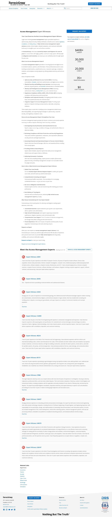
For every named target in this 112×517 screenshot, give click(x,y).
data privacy (33, 44)
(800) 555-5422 (94, 8)
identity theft (39, 91)
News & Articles (62, 500)
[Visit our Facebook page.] (4, 510)
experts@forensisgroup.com (9, 506)
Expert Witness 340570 (33, 423)
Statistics (22, 476)
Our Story (82, 500)
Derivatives (23, 486)
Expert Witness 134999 (33, 316)
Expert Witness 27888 (33, 375)
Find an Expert (30, 501)
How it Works (30, 504)
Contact (81, 505)
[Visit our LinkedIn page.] (14, 510)
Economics (23, 470)
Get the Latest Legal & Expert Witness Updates (37, 509)
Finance (22, 472)
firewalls (34, 82)
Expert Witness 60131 (33, 357)
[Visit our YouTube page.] (9, 510)
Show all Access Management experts (79, 249)
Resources (40, 8)
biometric (43, 86)
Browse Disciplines (13, 8)
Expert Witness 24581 (33, 257)
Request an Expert (94, 3)
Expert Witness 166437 (33, 399)
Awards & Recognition (84, 502)
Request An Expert (34, 498)
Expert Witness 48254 (33, 336)
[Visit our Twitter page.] (12, 510)
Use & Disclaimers (84, 507)
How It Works (24, 8)
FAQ (60, 502)
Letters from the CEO (63, 505)
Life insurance (23, 484)
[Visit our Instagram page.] (7, 510)
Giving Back (32, 8)
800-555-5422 (6, 504)
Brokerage (22, 482)
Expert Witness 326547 (33, 447)
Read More (24, 306)
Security (22, 474)
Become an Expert (63, 507)
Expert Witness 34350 (33, 292)
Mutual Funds (23, 480)
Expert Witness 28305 (33, 279)
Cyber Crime (23, 478)
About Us (49, 8)
